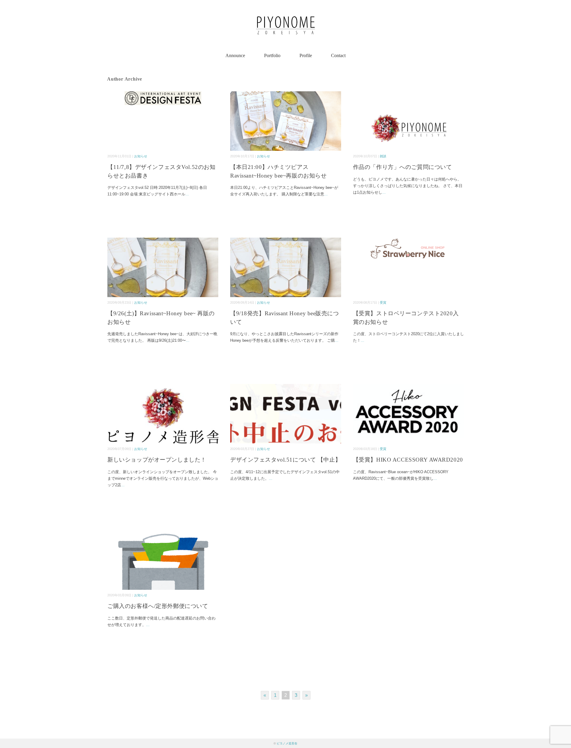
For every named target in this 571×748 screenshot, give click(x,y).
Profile (305, 55)
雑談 (383, 156)
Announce (235, 55)
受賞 (383, 302)
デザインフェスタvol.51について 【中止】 (285, 460)
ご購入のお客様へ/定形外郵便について (157, 606)
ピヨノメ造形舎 (287, 743)
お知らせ (140, 156)
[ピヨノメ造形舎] (285, 10)
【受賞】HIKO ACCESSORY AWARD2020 (408, 460)
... (187, 194)
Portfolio (272, 55)
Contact (338, 55)
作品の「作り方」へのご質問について (402, 167)
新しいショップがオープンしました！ (156, 460)
